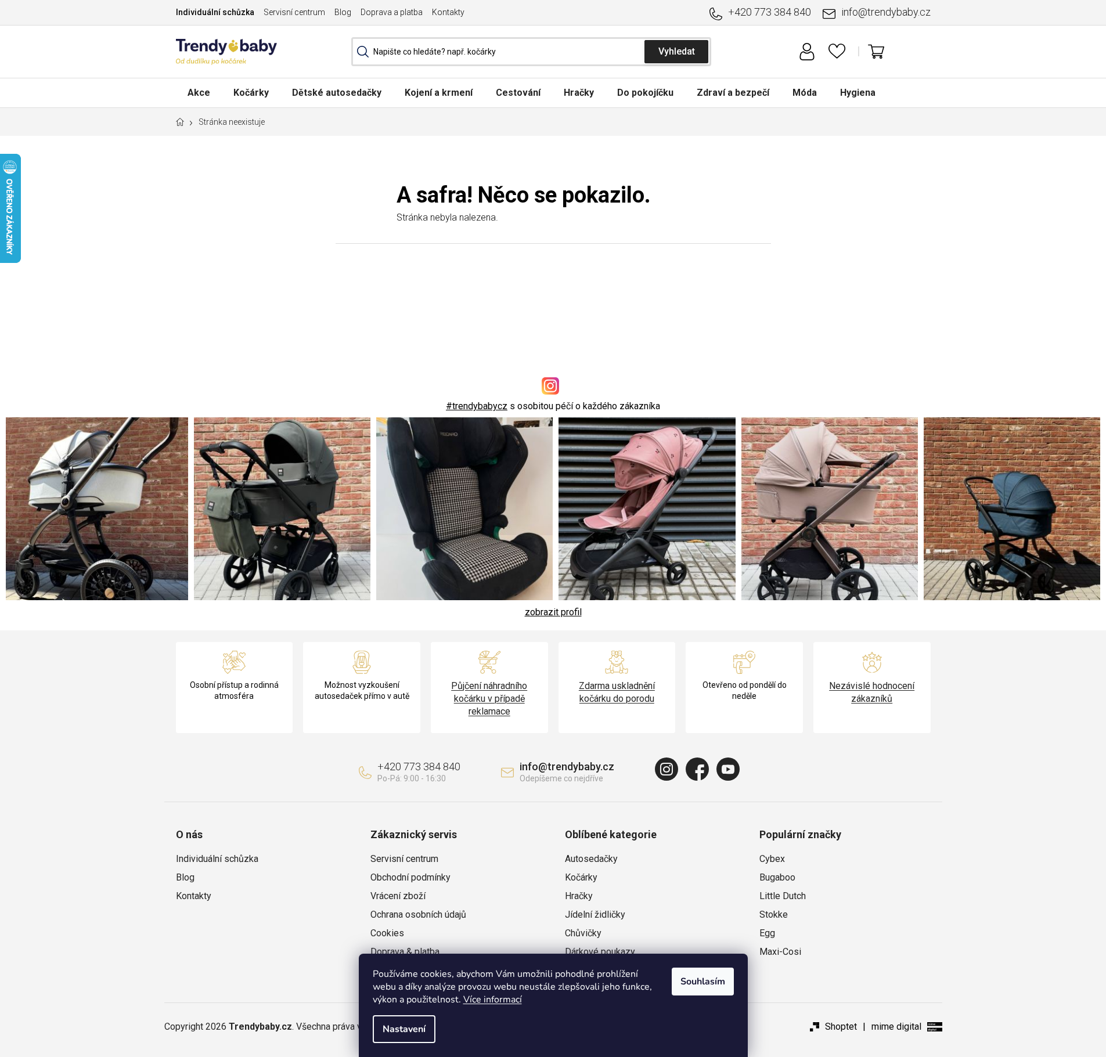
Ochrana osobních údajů (418, 914)
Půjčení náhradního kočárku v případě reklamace (489, 698)
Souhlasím (702, 981)
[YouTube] (728, 769)
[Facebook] (697, 769)
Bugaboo (777, 877)
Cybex (772, 858)
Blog (342, 12)
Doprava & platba (404, 951)
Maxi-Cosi (780, 951)
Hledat (676, 51)
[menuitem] (199, 92)
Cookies (387, 933)
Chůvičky (583, 933)
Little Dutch (782, 895)
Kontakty (448, 12)
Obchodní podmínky (410, 877)
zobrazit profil (553, 612)
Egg (767, 933)
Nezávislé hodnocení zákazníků (871, 692)
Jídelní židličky (595, 914)
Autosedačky (591, 858)
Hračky (579, 895)
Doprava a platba (392, 12)
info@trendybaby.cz (886, 12)
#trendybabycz (476, 406)
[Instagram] (666, 769)
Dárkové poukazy (600, 951)
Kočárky (581, 877)
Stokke (773, 914)
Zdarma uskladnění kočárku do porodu (617, 692)
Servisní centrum (294, 12)
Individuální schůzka (215, 12)
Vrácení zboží (398, 895)
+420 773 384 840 (769, 12)
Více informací (492, 999)
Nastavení (404, 1029)
